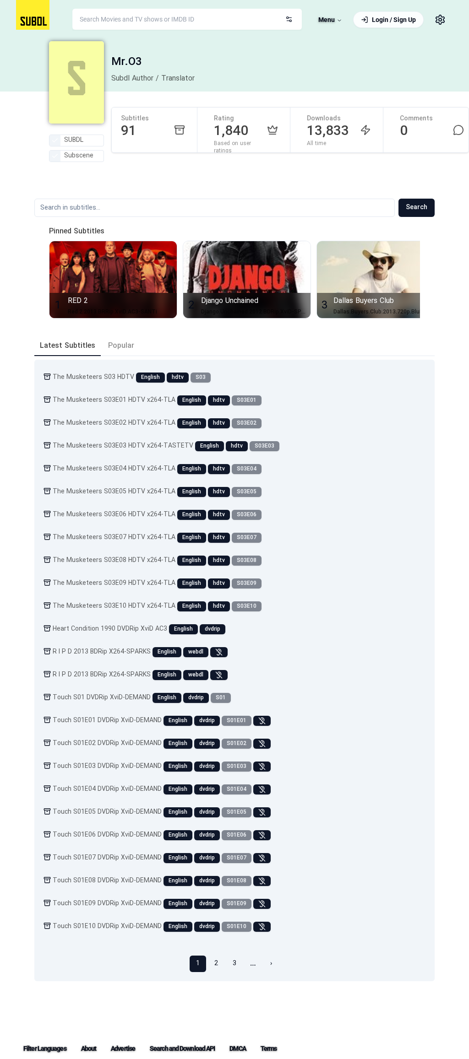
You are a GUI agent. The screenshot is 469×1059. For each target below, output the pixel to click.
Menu (326, 19)
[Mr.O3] (76, 82)
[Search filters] (289, 19)
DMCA (237, 1048)
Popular (121, 346)
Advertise (123, 1048)
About (89, 1048)
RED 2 (78, 301)
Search (416, 207)
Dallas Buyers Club (363, 301)
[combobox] (187, 19)
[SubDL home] (32, 15)
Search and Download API (182, 1048)
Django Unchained (229, 301)
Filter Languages (44, 1048)
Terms (269, 1048)
